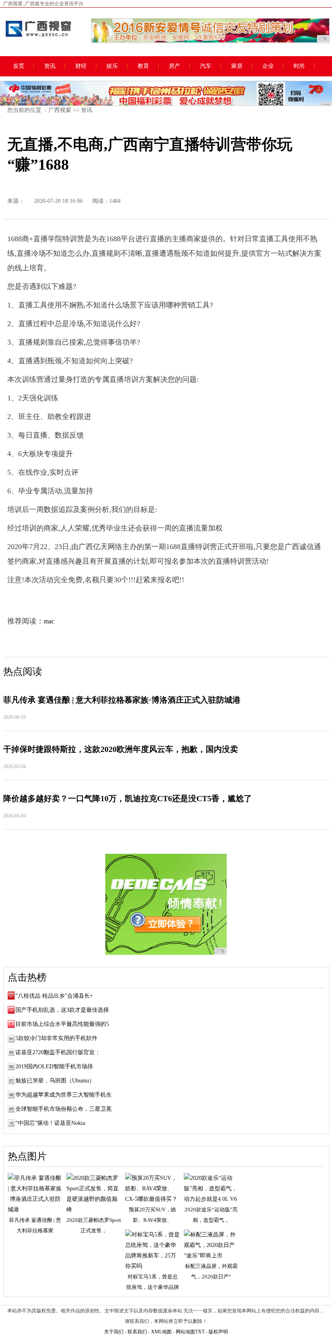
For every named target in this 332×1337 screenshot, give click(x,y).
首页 (18, 66)
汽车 (205, 66)
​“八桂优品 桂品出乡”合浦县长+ (54, 996)
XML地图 (161, 1332)
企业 (268, 66)
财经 (81, 66)
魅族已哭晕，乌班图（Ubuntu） (55, 1081)
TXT (199, 1332)
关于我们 (113, 1332)
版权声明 (218, 1332)
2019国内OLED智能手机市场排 (54, 1066)
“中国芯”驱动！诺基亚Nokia (50, 1123)
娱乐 (112, 66)
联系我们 (137, 1332)
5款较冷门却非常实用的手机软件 (56, 1038)
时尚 (299, 66)
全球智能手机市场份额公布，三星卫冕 (63, 1109)
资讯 (49, 66)
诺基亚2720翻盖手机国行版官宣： (57, 1052)
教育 (143, 66)
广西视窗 (60, 110)
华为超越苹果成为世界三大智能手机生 (63, 1095)
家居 (237, 66)
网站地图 (185, 1332)
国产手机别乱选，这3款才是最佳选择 (62, 1010)
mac (49, 621)
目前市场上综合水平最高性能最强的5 (62, 1024)
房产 (174, 66)
